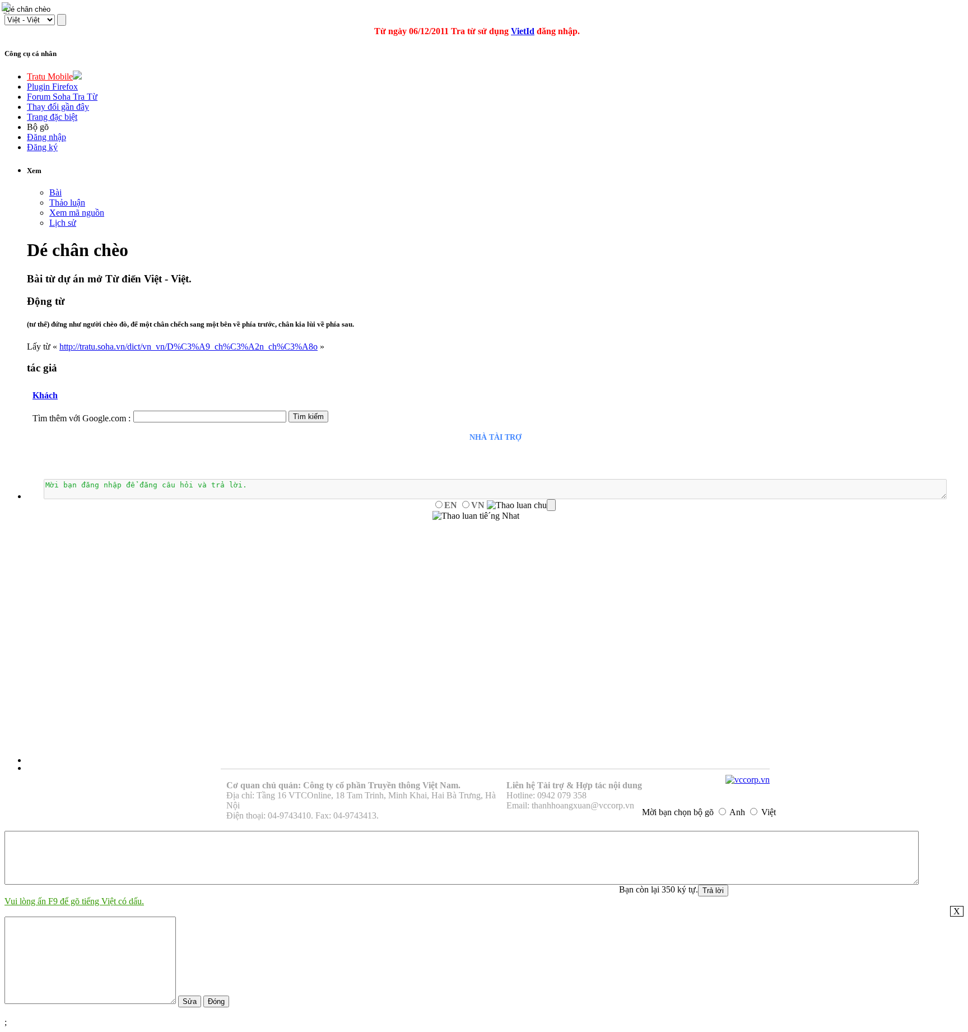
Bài (55, 192)
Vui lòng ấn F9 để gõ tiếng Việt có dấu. (74, 901)
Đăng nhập (46, 137)
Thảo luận (67, 202)
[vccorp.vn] (747, 779)
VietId (522, 31)
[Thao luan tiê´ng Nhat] (475, 516)
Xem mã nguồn (76, 212)
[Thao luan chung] (521, 505)
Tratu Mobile (50, 76)
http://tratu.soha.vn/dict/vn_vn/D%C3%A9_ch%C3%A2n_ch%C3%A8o (188, 346)
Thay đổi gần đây (58, 106)
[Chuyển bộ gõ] (8, 7)
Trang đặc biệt (52, 117)
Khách (45, 395)
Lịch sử (62, 222)
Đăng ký (42, 147)
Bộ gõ (38, 127)
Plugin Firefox (52, 86)
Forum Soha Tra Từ (62, 96)
